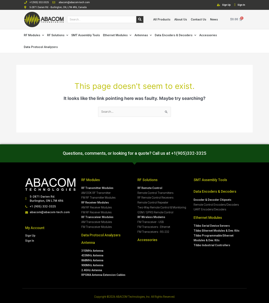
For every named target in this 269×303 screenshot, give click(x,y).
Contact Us (198, 19)
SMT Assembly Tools (85, 35)
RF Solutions (55, 35)
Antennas (141, 35)
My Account (35, 228)
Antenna (88, 242)
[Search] (139, 19)
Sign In (241, 5)
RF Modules (32, 35)
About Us (180, 19)
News (214, 19)
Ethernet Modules (115, 35)
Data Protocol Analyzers (41, 47)
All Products (161, 19)
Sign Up (226, 5)
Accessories (208, 35)
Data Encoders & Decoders (173, 35)
